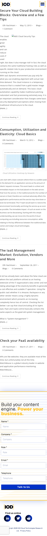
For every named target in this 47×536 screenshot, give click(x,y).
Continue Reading (11, 116)
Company (6, 434)
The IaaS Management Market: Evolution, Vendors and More (21, 254)
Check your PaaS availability (22, 340)
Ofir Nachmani (8, 25)
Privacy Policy (25, 531)
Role (3, 447)
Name (4, 421)
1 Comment (7, 29)
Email (4, 460)
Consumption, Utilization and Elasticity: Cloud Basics (23, 131)
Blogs (38, 25)
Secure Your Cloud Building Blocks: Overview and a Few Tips (22, 14)
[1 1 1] (19, 6)
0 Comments (7, 143)
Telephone (6, 473)
